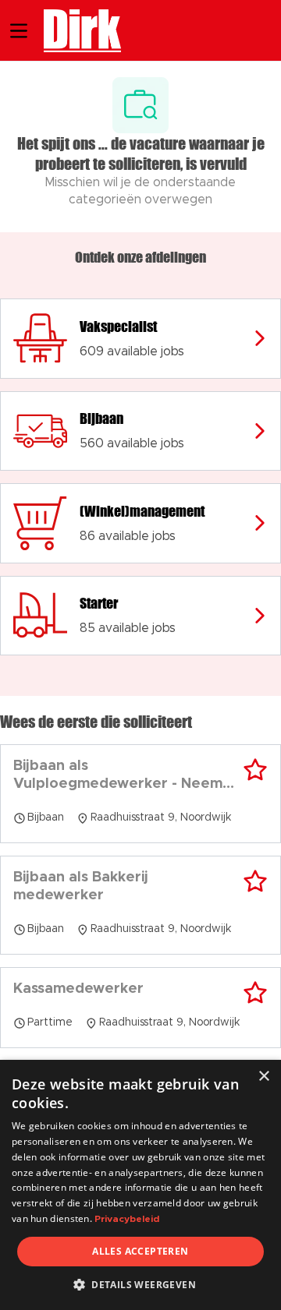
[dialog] (140, 1185)
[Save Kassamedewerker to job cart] (255, 992)
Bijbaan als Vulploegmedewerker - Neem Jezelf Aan (117, 776)
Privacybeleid (126, 1218)
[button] (140, 1284)
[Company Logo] (74, 28)
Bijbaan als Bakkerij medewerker (80, 886)
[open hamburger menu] (18, 31)
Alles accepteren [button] (140, 1251)
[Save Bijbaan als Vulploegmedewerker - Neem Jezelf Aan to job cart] (255, 769)
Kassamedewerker (78, 989)
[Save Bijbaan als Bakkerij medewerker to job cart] (255, 881)
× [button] (263, 1076)
